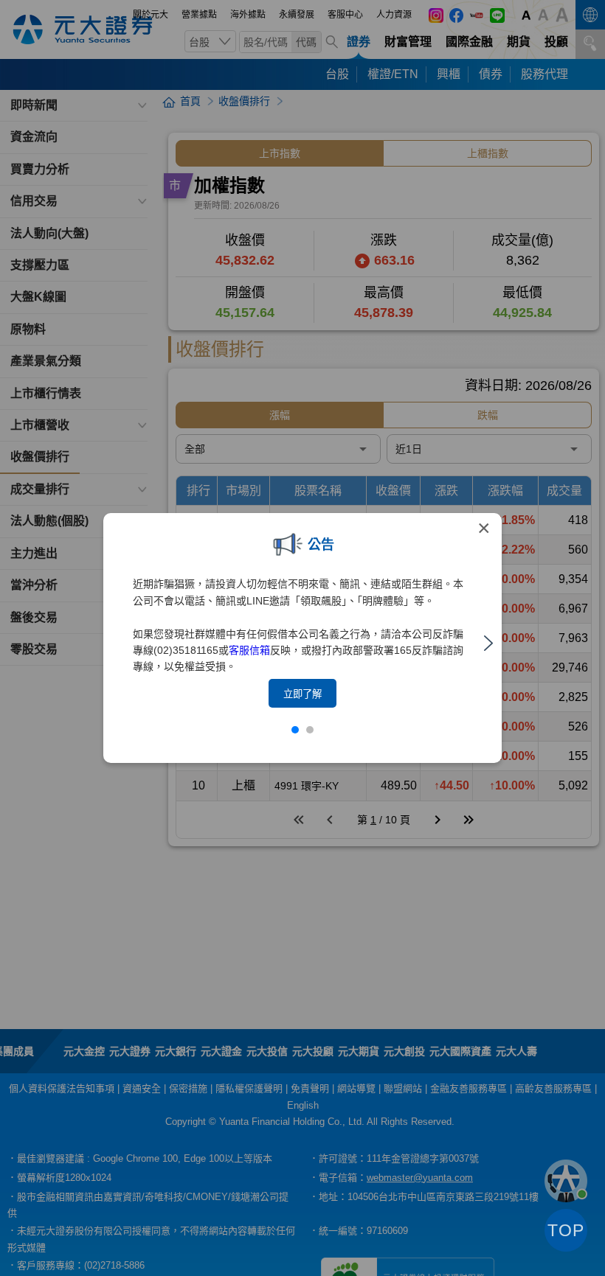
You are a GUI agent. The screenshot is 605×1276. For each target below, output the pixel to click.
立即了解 (302, 694)
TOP (565, 1230)
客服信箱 (249, 650)
